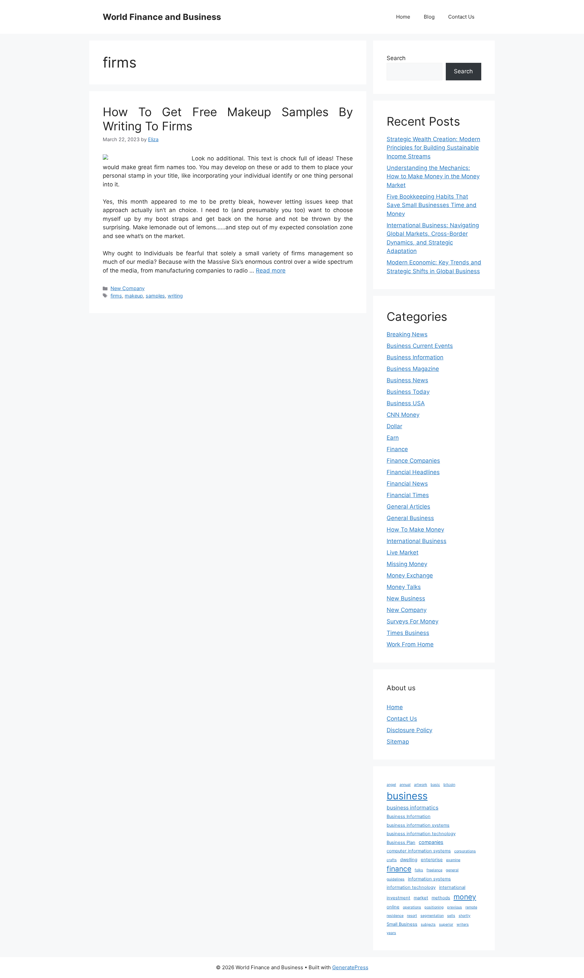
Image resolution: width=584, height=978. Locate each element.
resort (412, 915)
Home (403, 17)
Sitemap (398, 741)
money (465, 896)
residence (395, 915)
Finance (397, 449)
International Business (416, 541)
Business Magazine (413, 368)
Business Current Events (420, 345)
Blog (429, 17)
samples (155, 296)
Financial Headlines (413, 472)
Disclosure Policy (409, 730)
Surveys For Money (412, 621)
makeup (134, 296)
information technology (411, 887)
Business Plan (401, 842)
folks (419, 870)
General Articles (408, 506)
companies (431, 842)
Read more (271, 270)
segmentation (432, 915)
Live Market (402, 552)
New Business (406, 598)
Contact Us (461, 17)
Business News (407, 380)
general (452, 870)
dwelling (408, 859)
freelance (434, 870)
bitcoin (449, 784)
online (393, 906)
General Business (410, 518)
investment (398, 897)
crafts (392, 860)
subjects (428, 924)
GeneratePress (350, 967)
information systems (429, 878)
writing (175, 296)
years (391, 933)
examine (453, 860)
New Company (128, 288)
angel (391, 784)
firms (116, 296)
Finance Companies (413, 460)
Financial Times (408, 495)
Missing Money (407, 564)
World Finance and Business (162, 17)
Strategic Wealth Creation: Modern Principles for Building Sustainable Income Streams (433, 148)
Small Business (402, 924)
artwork (420, 784)
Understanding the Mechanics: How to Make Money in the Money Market (433, 176)
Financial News (407, 483)
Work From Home (410, 644)
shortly (464, 915)
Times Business (408, 632)
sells (451, 915)
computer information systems (419, 850)
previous (454, 907)
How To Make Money (415, 529)
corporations (465, 851)
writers (463, 924)
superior (446, 924)
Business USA (406, 403)
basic (435, 784)
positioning (434, 907)
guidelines (396, 879)
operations (412, 907)
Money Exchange (410, 575)
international (452, 887)
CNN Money (403, 414)
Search (396, 58)
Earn (393, 437)
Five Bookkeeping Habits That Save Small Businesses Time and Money (432, 205)
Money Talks (404, 587)
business (407, 796)
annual (405, 784)
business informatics (412, 807)
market (421, 897)
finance (399, 868)
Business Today (408, 391)
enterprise (432, 859)
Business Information (415, 357)
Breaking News (407, 334)
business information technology (421, 833)
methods (441, 897)
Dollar (394, 426)
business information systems (418, 825)
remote (471, 907)
